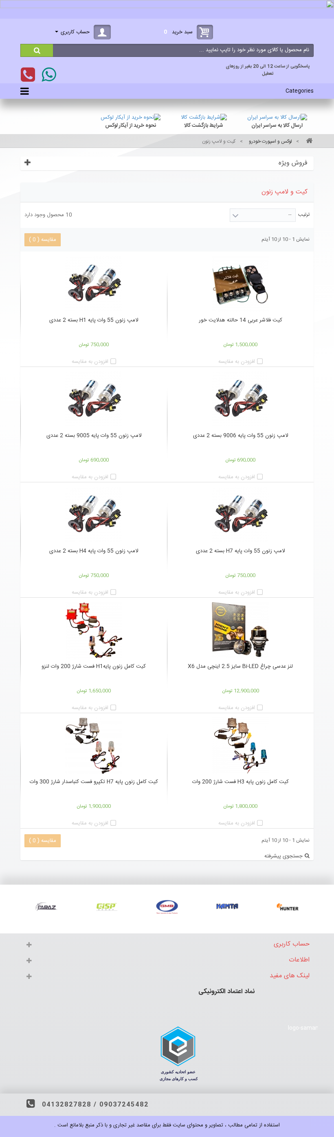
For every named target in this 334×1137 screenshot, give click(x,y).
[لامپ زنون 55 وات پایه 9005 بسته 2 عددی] (93, 399)
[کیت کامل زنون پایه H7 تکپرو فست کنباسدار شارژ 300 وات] (93, 745)
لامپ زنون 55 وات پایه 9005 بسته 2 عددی (93, 435)
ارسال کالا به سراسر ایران (277, 125)
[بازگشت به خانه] (308, 142)
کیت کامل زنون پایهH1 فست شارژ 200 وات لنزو (94, 666)
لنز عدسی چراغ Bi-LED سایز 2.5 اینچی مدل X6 (240, 666)
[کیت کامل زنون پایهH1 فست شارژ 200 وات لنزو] (93, 630)
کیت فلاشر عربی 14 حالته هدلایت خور (240, 320)
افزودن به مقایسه (236, 361)
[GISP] (107, 907)
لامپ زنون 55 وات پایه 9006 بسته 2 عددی (240, 435)
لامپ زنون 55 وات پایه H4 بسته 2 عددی (93, 551)
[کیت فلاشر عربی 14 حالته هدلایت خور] (240, 284)
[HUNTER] (288, 907)
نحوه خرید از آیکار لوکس (130, 125)
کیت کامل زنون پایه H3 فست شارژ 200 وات (240, 781)
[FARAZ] (46, 907)
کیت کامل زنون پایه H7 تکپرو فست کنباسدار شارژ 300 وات (94, 781)
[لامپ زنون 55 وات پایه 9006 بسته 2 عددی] (240, 399)
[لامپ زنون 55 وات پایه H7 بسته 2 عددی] (240, 514)
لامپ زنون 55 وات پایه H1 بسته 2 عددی (93, 320)
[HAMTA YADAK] (227, 907)
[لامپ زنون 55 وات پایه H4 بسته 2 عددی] (93, 514)
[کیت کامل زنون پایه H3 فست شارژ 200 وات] (240, 745)
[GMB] (167, 907)
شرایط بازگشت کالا (203, 125)
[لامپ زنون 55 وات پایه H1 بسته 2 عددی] (93, 284)
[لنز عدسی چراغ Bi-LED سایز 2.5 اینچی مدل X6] (240, 630)
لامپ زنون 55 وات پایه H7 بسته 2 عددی (240, 551)
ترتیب (304, 214)
